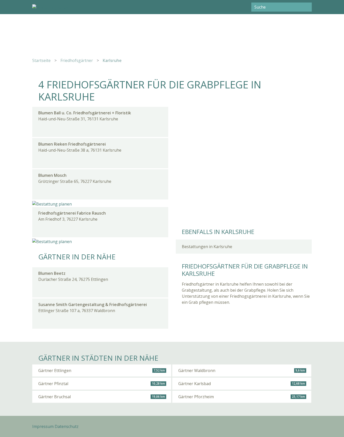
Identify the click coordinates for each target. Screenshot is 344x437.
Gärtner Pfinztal (101, 383)
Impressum (43, 426)
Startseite (41, 60)
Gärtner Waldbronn (241, 370)
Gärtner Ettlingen (101, 370)
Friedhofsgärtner (76, 60)
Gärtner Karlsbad (241, 383)
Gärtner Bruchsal (101, 396)
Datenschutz (67, 426)
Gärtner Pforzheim (241, 396)
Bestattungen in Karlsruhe (207, 246)
